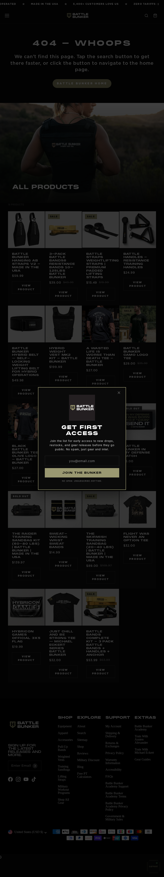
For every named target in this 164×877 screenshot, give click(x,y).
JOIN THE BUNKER (82, 472)
